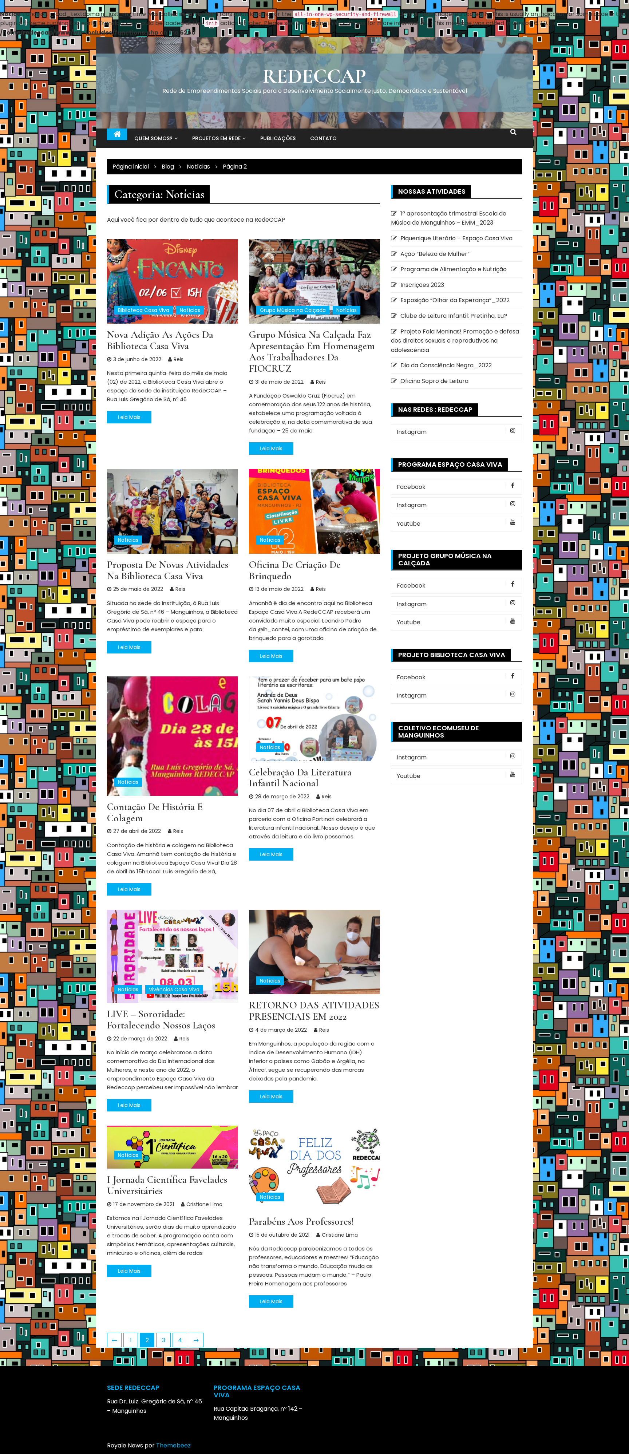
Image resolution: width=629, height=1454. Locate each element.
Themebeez (173, 1445)
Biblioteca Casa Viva (143, 310)
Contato (323, 138)
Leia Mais (129, 417)
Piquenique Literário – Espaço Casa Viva (456, 238)
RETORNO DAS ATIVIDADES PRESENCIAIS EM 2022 (314, 1011)
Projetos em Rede (216, 138)
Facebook (411, 487)
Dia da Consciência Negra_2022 (446, 365)
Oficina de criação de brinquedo (295, 570)
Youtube (408, 523)
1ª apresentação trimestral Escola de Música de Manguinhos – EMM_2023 (448, 218)
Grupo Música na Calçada (293, 310)
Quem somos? (153, 138)
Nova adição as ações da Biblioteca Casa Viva (160, 340)
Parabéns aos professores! (301, 1221)
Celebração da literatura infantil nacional (300, 778)
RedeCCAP (314, 76)
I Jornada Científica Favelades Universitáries (167, 1185)
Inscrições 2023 (422, 285)
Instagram (412, 432)
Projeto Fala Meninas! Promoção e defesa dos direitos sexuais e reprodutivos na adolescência (455, 340)
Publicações (278, 138)
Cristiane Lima (204, 1204)
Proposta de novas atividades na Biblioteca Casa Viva (167, 570)
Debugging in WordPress (331, 23)
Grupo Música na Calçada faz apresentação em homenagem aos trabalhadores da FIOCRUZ (312, 351)
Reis (178, 359)
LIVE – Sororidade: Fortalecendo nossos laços (161, 1019)
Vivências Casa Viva (174, 989)
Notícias (190, 310)
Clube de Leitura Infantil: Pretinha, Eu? (453, 316)
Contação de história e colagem (155, 812)
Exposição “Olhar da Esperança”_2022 (455, 300)
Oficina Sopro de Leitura (434, 381)
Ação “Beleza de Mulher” (435, 254)
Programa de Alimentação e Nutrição (453, 269)
